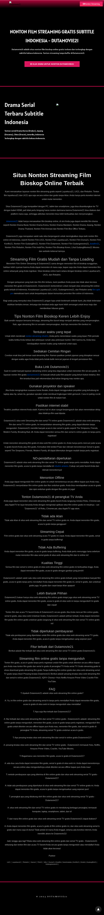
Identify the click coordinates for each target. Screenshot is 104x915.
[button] (91, 3)
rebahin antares (61, 466)
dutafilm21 (94, 244)
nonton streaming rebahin (36, 336)
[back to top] (98, 909)
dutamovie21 (12, 221)
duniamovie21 (33, 375)
